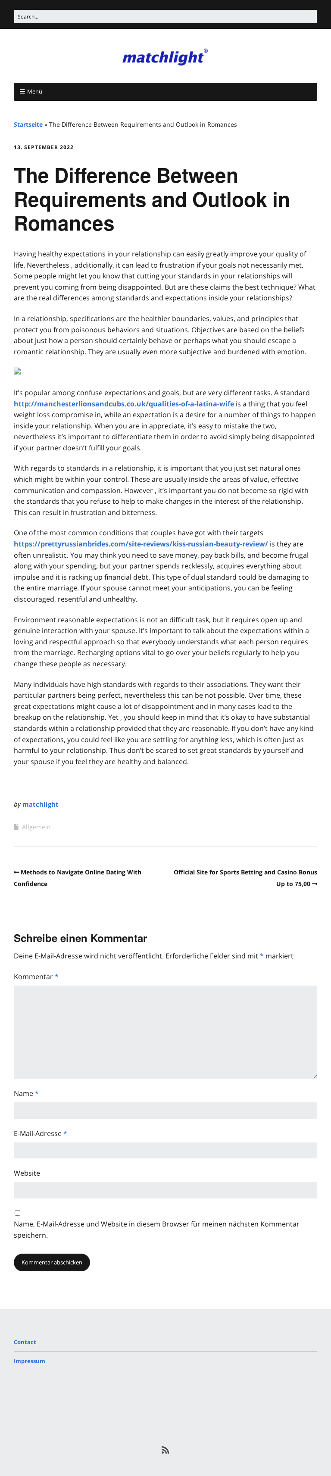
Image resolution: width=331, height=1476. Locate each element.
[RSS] (165, 1450)
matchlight (40, 804)
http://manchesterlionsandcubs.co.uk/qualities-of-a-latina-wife (124, 404)
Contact (25, 1342)
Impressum (29, 1361)
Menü (34, 91)
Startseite (28, 124)
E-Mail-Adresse (40, 1133)
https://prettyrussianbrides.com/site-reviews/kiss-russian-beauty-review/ (141, 544)
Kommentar (36, 976)
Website (27, 1173)
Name (26, 1093)
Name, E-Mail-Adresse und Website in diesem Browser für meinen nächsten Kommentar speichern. (157, 1229)
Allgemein (36, 827)
